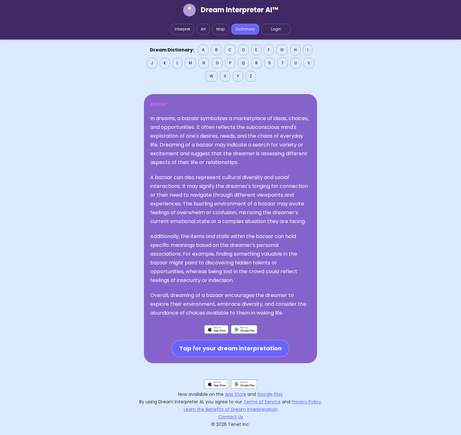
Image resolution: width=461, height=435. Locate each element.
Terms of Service (262, 402)
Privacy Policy (306, 402)
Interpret (182, 29)
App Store (235, 394)
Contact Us (230, 417)
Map (220, 29)
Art (203, 29)
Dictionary (245, 29)
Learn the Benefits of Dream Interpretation (231, 409)
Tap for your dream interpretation (230, 348)
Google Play (270, 394)
